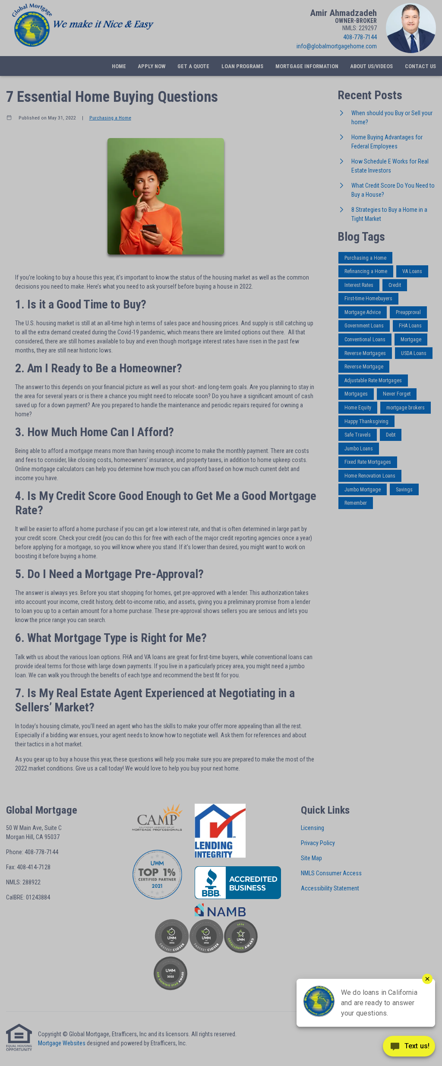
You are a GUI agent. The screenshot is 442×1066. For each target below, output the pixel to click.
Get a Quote (193, 66)
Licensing (312, 827)
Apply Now (151, 66)
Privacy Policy (318, 843)
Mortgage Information (306, 66)
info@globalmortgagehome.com (337, 46)
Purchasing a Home (110, 118)
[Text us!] (409, 1048)
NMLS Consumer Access (331, 873)
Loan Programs (242, 66)
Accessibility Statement (330, 888)
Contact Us (420, 66)
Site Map (311, 858)
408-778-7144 (360, 37)
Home (119, 66)
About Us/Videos (371, 66)
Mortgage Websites (61, 1043)
